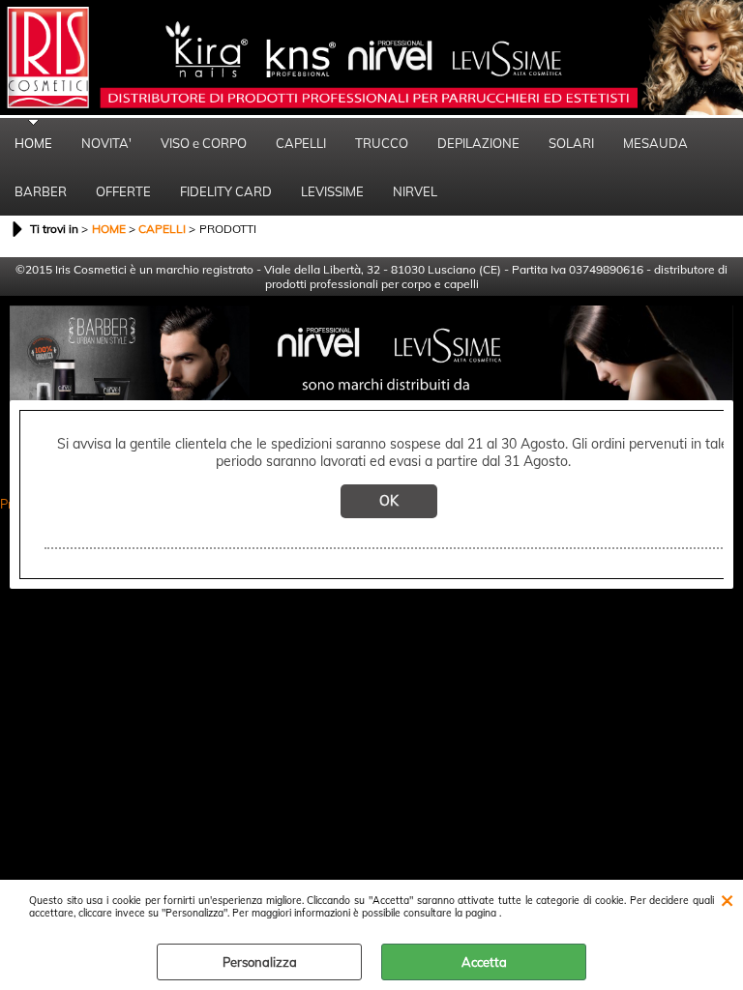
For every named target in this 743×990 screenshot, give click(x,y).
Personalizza (260, 962)
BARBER (41, 191)
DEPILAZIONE (478, 143)
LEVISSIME (332, 191)
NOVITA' (106, 143)
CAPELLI (301, 143)
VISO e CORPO (204, 143)
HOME (33, 143)
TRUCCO (381, 143)
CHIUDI (727, 899)
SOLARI (571, 143)
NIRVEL (415, 191)
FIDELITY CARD (226, 191)
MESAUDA (655, 143)
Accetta (484, 962)
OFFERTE (123, 191)
